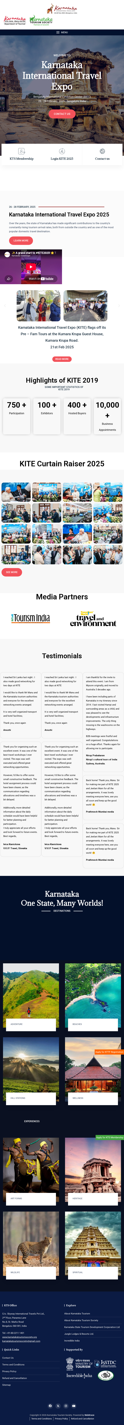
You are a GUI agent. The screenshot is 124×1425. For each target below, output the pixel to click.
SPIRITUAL (78, 1272)
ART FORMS (16, 1198)
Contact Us (8, 1358)
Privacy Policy (9, 1371)
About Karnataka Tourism (77, 1313)
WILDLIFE (15, 1272)
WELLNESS (78, 1098)
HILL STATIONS (18, 1098)
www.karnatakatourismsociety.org (19, 1337)
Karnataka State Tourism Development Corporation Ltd (92, 1327)
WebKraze (89, 1415)
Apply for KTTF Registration (109, 1052)
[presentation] (5, 96)
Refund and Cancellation (14, 1378)
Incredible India (72, 1340)
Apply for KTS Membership (109, 1137)
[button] (62, 32)
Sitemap (6, 1385)
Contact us (62, 113)
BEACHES (77, 1024)
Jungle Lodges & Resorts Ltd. (79, 1334)
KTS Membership (22, 158)
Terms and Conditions (13, 1364)
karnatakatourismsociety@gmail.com (21, 1341)
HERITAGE (77, 1198)
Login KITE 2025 (62, 158)
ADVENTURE (17, 1024)
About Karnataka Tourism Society (81, 1320)
